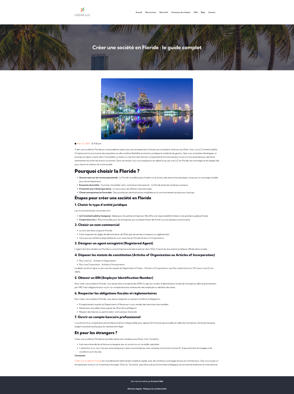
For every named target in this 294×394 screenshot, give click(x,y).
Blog (203, 12)
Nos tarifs (164, 12)
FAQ (196, 12)
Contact (211, 12)
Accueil (139, 12)
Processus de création (180, 12)
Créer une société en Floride (88, 360)
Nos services (150, 12)
